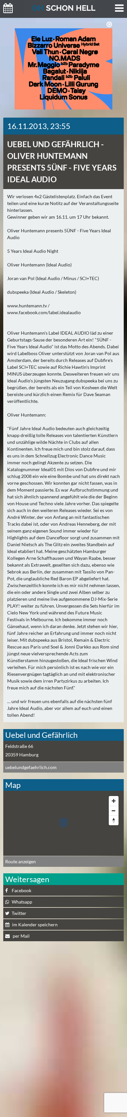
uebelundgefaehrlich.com (31, 767)
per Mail (21, 936)
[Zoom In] (114, 801)
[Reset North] (114, 820)
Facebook (21, 890)
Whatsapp (22, 902)
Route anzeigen (20, 861)
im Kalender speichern (35, 924)
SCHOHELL (63, 8)
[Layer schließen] (109, 24)
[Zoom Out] (114, 810)
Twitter (19, 913)
